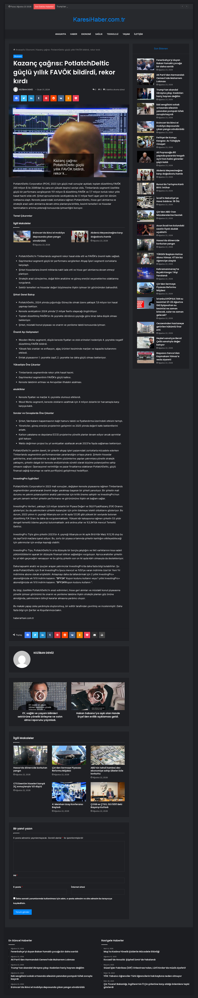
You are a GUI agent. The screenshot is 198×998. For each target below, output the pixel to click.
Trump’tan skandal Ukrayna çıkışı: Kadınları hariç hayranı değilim (87, 6)
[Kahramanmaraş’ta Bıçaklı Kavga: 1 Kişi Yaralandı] (145, 273)
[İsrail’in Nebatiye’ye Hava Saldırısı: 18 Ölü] (145, 202)
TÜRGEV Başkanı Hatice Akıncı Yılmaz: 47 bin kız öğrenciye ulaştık (169, 257)
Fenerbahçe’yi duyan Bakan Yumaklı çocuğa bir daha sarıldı (169, 63)
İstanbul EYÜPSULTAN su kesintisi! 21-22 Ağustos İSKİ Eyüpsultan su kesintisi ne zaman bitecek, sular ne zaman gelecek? (169, 307)
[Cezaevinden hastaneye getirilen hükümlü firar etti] (145, 327)
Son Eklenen (161, 48)
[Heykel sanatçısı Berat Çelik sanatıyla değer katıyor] (145, 342)
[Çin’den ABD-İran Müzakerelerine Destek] (145, 216)
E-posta (18, 887)
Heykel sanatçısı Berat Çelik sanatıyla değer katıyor (169, 341)
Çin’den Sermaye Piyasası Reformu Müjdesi (66, 769)
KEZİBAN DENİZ (26, 89)
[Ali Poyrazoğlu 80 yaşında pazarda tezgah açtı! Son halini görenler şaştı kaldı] (145, 156)
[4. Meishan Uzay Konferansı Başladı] (69, 791)
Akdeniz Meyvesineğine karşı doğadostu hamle (169, 172)
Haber (73, 34)
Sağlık (99, 34)
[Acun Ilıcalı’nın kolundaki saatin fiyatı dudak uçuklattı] (145, 230)
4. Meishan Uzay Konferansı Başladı (67, 806)
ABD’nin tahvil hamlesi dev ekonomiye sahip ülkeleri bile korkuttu (107, 770)
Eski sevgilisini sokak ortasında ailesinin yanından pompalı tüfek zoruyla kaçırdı (170, 109)
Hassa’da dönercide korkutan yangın (30, 769)
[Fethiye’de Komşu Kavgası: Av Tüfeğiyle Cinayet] (145, 142)
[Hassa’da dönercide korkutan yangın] (30, 755)
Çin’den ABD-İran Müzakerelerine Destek (169, 213)
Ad (15, 875)
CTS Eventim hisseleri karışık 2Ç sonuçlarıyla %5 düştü (29, 785)
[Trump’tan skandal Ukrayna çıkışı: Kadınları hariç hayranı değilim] (145, 94)
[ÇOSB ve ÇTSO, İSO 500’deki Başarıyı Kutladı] (108, 791)
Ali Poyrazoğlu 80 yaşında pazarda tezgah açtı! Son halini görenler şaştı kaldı (170, 157)
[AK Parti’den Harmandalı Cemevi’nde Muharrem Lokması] (145, 79)
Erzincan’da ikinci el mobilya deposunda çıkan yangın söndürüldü (49, 236)
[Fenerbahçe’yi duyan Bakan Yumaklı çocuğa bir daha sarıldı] (145, 64)
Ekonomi (86, 34)
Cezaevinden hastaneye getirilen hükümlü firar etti (170, 326)
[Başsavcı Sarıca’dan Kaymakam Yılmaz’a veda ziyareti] (145, 357)
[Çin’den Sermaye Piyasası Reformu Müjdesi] (69, 755)
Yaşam (126, 34)
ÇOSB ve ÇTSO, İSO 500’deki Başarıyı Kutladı (106, 806)
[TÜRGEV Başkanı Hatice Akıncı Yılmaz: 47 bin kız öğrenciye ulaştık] (145, 258)
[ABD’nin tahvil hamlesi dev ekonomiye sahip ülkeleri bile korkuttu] (108, 755)
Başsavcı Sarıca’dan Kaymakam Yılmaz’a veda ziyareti (168, 356)
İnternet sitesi (78, 887)
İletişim (138, 34)
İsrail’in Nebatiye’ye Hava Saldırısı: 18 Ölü (167, 200)
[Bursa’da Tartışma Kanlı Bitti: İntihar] (145, 188)
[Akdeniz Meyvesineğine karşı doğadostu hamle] (79, 236)
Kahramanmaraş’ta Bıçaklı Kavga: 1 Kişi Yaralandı (167, 272)
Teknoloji (112, 34)
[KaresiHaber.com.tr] (99, 19)
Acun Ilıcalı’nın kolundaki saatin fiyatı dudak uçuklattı (170, 229)
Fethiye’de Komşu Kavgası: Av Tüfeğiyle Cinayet (168, 141)
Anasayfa (60, 34)
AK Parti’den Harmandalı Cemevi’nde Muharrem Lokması (170, 78)
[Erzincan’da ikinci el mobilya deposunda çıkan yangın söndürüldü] (21, 236)
